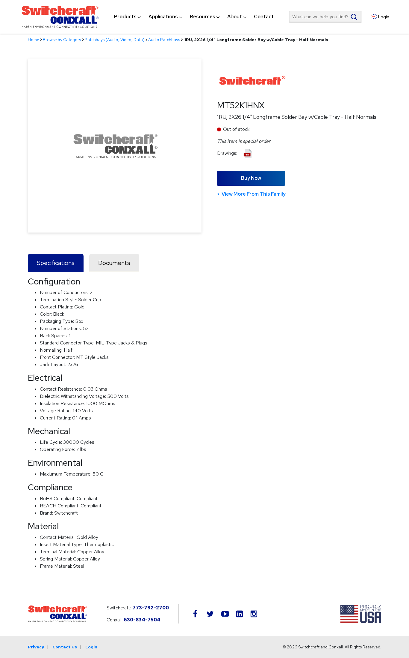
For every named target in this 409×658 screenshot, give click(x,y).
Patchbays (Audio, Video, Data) (115, 39)
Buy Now (251, 178)
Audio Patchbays (164, 39)
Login (91, 647)
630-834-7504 (142, 620)
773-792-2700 (150, 608)
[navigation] (194, 16)
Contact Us (64, 647)
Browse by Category (62, 39)
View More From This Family (254, 194)
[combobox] (325, 17)
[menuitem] (125, 16)
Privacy (36, 647)
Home (33, 39)
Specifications (56, 263)
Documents (114, 263)
